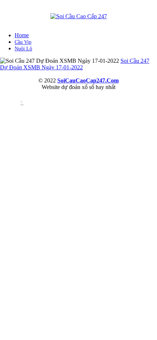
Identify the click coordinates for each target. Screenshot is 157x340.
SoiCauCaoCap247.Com (88, 80)
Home (22, 35)
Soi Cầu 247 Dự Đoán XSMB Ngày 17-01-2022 (74, 64)
